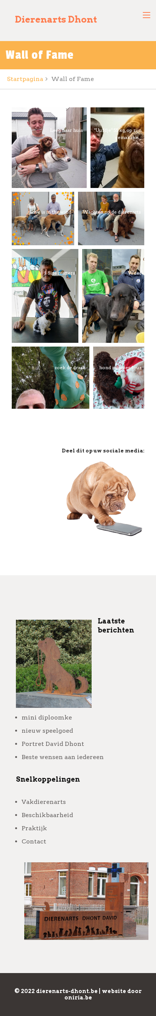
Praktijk (34, 828)
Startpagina (25, 79)
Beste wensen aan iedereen (63, 757)
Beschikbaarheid (47, 815)
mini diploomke (47, 717)
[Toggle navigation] (146, 15)
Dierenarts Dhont (56, 19)
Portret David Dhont (53, 743)
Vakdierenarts (44, 801)
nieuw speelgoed (47, 730)
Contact (34, 841)
